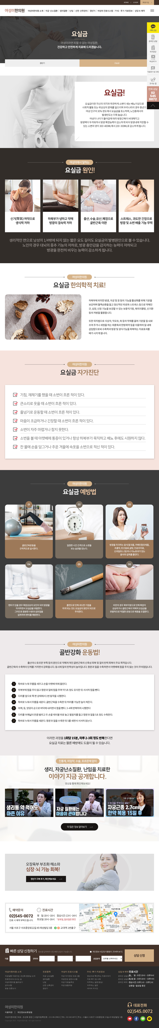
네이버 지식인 (92, 988)
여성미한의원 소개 (35, 11)
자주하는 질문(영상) (95, 982)
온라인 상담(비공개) (126, 979)
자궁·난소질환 (51, 11)
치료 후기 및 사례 (94, 979)
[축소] (150, 917)
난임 (71, 11)
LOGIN (135, 2)
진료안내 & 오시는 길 (13, 979)
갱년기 (92, 11)
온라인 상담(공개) (125, 976)
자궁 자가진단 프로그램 (70, 976)
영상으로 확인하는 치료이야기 (99, 976)
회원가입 (146, 2)
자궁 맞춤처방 (66, 985)
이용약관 (8, 1012)
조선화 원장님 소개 (20, 976)
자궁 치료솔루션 (67, 982)
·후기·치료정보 (124, 11)
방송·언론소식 (10, 988)
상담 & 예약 (140, 11)
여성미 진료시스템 (105, 11)
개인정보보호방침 (24, 1012)
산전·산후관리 (81, 11)
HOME (126, 2)
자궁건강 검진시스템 (69, 979)
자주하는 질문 (92, 985)
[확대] (150, 913)
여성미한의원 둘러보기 (14, 982)
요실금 (116, 63)
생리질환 (63, 11)
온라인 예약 (122, 982)
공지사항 (8, 985)
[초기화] (150, 922)
